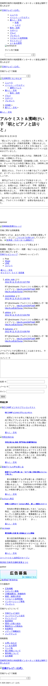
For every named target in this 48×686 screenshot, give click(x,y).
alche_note (10, 279)
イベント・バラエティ (15, 85)
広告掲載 (9, 589)
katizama (9, 329)
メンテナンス (11, 634)
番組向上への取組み (14, 626)
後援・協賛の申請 (13, 596)
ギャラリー (5, 273)
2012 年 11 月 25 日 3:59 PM (17, 299)
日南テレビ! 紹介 (12, 613)
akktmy (8, 312)
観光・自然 (15, 93)
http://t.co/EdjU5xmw (14, 292)
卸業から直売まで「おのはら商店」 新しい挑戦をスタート (26, 504)
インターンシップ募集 (15, 601)
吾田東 (21, 273)
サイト (3, 391)
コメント (5, 358)
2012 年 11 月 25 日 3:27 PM (17, 282)
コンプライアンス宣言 (15, 616)
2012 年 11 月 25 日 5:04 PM (17, 315)
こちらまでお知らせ (25, 237)
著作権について (12, 653)
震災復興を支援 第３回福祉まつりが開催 (19, 533)
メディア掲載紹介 (13, 631)
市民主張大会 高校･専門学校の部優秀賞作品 (21, 442)
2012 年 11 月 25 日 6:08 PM (17, 332)
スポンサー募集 (12, 591)
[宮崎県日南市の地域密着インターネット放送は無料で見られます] (10, 10)
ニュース (9, 83)
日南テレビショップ (9, 254)
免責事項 (9, 629)
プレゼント (10, 101)
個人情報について (13, 651)
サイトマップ (11, 618)
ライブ (14, 273)
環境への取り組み (13, 623)
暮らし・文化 (11, 90)
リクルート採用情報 (14, 599)
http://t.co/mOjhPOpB (26, 289)
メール (4, 387)
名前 (3, 382)
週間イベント (16, 88)
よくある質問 (11, 646)
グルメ (8, 96)
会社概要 (9, 656)
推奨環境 (9, 621)
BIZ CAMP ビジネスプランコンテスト (18, 412)
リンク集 (9, 648)
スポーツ (9, 98)
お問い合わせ (11, 643)
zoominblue (10, 296)
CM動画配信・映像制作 (15, 594)
